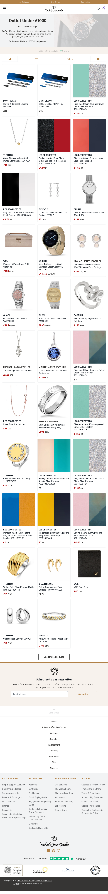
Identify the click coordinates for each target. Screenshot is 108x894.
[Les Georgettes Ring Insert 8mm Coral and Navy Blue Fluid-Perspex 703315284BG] (89, 135)
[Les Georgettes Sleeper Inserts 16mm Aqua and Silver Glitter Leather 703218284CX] (89, 401)
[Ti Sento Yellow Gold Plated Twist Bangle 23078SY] (54, 615)
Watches (54, 733)
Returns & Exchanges (12, 797)
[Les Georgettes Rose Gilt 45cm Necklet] (18, 401)
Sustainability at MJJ (38, 828)
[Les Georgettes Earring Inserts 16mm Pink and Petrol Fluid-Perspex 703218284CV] (89, 509)
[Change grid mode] (98, 59)
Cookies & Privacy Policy (93, 784)
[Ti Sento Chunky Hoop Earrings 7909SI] (18, 615)
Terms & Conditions (91, 793)
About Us (54, 768)
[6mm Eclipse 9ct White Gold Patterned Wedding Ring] (54, 401)
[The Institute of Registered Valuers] (40, 870)
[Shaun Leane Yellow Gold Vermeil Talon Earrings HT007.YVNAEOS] (54, 564)
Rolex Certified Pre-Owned (54, 727)
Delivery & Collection (11, 789)
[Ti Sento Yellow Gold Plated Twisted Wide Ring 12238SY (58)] (18, 564)
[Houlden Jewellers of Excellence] (68, 870)
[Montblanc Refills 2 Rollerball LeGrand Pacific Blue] (18, 80)
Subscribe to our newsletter (54, 679)
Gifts (54, 762)
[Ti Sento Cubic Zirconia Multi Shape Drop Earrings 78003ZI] (54, 189)
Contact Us (85, 2)
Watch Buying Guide (38, 797)
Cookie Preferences (91, 806)
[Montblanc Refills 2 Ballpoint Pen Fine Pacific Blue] (54, 80)
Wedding (54, 750)
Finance (5, 806)
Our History (34, 793)
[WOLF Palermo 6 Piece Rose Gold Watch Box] (18, 241)
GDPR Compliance (90, 801)
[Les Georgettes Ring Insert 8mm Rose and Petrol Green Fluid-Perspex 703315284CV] (89, 347)
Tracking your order (11, 793)
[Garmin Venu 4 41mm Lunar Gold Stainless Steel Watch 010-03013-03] (54, 241)
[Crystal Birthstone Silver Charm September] (54, 347)
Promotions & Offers (91, 789)
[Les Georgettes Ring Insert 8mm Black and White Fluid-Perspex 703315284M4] (18, 189)
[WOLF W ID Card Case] (89, 564)
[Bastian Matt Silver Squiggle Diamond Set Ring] (89, 295)
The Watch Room (63, 789)
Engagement (54, 745)
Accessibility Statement (93, 797)
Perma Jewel (61, 810)
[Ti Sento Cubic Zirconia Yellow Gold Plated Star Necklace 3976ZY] (18, 135)
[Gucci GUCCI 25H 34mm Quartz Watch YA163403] (54, 295)
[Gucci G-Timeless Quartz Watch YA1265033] (18, 295)
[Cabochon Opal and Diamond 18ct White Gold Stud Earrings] (89, 241)
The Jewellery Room (64, 793)
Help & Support (24, 2)
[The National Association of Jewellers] (13, 870)
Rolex (54, 721)
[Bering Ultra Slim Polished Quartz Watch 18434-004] (89, 189)
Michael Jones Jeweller (26, 881)
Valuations (60, 797)
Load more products (54, 657)
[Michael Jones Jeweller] (54, 9)
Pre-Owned (54, 756)
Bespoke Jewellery (64, 801)
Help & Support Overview (13, 784)
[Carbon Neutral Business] (95, 870)
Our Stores (55, 2)
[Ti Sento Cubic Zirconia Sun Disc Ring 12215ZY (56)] (18, 455)
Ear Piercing (60, 806)
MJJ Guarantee (9, 801)
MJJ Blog (33, 824)
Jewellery (54, 739)
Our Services (61, 784)
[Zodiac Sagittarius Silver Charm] (18, 347)
